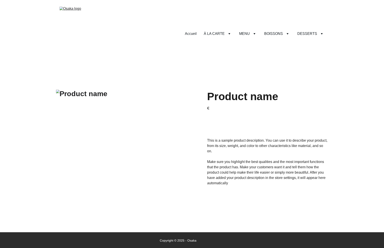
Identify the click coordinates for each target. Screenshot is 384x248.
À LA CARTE (214, 34)
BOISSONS (273, 34)
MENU (244, 34)
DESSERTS (307, 34)
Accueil (191, 34)
